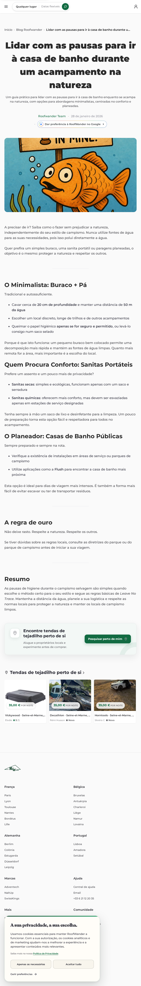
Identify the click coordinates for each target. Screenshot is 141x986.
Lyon (7, 801)
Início (8, 29)
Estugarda (11, 855)
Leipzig (9, 867)
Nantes (9, 812)
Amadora (79, 850)
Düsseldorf (11, 861)
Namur (77, 818)
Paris (7, 795)
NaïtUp (9, 892)
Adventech (11, 887)
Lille (7, 824)
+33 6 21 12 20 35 (83, 898)
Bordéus (10, 818)
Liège (77, 812)
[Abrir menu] (6, 6)
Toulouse (10, 807)
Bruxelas (79, 795)
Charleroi (79, 807)
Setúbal (78, 855)
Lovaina (78, 824)
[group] (70, 702)
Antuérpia (80, 801)
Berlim (8, 844)
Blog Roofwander (29, 29)
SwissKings (11, 898)
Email (77, 892)
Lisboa (77, 844)
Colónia (9, 850)
